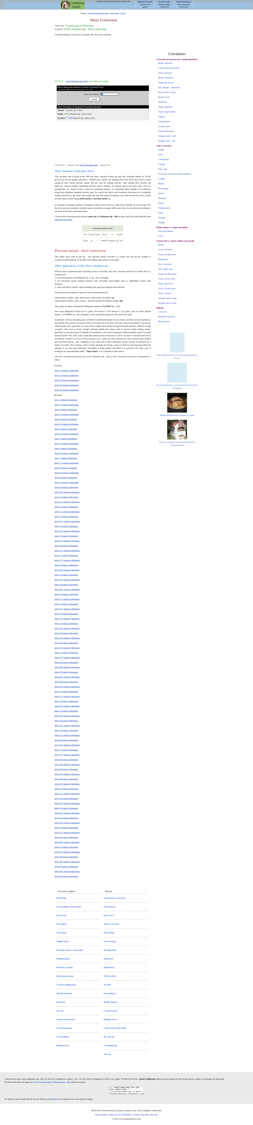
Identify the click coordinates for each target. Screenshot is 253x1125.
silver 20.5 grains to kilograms (67, 589)
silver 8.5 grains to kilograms (67, 473)
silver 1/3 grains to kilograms (67, 375)
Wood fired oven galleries (145, 4)
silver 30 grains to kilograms (66, 682)
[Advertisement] (102, 56)
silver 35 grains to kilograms (66, 730)
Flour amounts (165, 73)
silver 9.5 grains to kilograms (67, 482)
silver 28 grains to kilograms (66, 662)
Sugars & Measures (167, 274)
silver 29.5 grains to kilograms (67, 677)
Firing (113, 1)
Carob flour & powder (168, 68)
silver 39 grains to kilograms (66, 769)
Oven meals (61, 933)
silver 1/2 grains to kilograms (67, 380)
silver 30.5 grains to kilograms (67, 687)
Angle (161, 149)
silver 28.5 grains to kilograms (67, 667)
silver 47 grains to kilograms (66, 847)
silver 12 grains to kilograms (66, 507)
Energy (161, 164)
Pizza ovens (61, 915)
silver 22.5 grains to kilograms (67, 609)
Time (160, 213)
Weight (161, 222)
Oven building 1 (63, 1037)
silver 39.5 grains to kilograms (67, 774)
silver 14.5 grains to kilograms (67, 531)
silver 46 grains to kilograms (66, 837)
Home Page (61, 898)
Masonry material (166, 316)
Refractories (164, 321)
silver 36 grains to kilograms (66, 740)
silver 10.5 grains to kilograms (67, 492)
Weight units (164, 141)
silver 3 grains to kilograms (66, 419)
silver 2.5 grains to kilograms (67, 414)
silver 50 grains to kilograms (66, 876)
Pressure (162, 198)
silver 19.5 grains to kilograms (67, 580)
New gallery (61, 924)
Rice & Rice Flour (167, 92)
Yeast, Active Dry (166, 279)
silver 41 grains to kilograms (66, 789)
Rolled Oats (164, 97)
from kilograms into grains (77, 81)
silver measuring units (89, 165)
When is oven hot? (111, 924)
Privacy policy (101, 1115)
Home (72, 5)
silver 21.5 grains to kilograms (67, 599)
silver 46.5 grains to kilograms (67, 842)
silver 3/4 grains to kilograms (67, 390)
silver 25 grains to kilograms (66, 633)
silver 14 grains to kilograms (66, 526)
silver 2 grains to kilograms (66, 410)
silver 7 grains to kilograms (66, 458)
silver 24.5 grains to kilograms (67, 628)
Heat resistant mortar (65, 976)
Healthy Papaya (110, 1002)
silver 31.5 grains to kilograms (67, 696)
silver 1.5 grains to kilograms (67, 405)
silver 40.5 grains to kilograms (67, 784)
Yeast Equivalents (166, 112)
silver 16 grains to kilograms (66, 546)
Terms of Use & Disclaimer (120, 1115)
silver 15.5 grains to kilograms (67, 541)
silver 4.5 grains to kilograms (67, 434)
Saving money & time (65, 1019)
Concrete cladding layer (66, 985)
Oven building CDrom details (68, 907)
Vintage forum (62, 941)
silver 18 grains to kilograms (66, 565)
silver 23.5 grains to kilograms (67, 619)
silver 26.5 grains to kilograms (67, 648)
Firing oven (108, 959)
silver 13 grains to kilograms (66, 516)
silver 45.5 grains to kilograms (67, 832)
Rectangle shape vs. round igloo (69, 950)
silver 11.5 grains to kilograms (67, 502)
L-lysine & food (110, 1011)
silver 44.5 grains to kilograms (67, 823)
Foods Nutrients (166, 131)
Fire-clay (60, 1011)
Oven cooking (110, 941)
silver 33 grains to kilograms (66, 711)
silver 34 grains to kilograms (66, 721)
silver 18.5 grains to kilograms (67, 570)
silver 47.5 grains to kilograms (67, 852)
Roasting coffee (110, 950)
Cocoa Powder (165, 249)
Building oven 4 (110, 1019)
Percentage (163, 188)
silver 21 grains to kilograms (66, 594)
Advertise (145, 1115)
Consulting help (110, 1045)
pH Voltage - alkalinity (169, 87)
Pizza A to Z (109, 915)
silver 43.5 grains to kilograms (67, 813)
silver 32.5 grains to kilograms (67, 706)
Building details (62, 959)
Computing (163, 159)
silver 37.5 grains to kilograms (67, 755)
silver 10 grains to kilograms (66, 487)
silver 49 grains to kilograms (66, 866)
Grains (122, 13)
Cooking (107, 1)
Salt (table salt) (165, 269)
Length (161, 179)
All (129, 1)
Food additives (110, 993)
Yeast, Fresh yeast (167, 288)
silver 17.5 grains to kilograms (67, 560)
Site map (107, 1054)
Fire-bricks (60, 1002)
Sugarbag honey (166, 82)
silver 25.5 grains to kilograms (67, 638)
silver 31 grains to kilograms (66, 691)
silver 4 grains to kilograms (66, 429)
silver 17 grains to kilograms (66, 555)
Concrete (162, 312)
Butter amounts (165, 63)
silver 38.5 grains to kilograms (67, 764)
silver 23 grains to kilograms (66, 614)
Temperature (164, 121)
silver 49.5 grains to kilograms (67, 871)
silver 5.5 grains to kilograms (67, 444)
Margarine (163, 259)
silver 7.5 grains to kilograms (67, 463)
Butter (161, 245)
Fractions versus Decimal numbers (174, 174)
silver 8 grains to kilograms (66, 468)
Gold (160, 236)
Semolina (162, 102)
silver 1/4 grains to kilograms (67, 370)
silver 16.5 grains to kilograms (67, 550)
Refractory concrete (64, 967)
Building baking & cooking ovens (164, 4)
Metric (161, 184)
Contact (136, 1115)
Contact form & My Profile (115, 1028)
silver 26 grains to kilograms (66, 643)
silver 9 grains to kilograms (66, 478)
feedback (54, 1099)
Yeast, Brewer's (165, 283)
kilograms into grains (63, 220)
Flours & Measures (167, 254)
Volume (162, 218)
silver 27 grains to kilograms (66, 653)
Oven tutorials (109, 907)
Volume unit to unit (167, 298)
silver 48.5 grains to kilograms (67, 862)
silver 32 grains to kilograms (66, 701)
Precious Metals (165, 231)
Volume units (164, 136)
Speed (161, 203)
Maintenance (109, 967)
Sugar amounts (165, 107)
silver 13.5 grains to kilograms (67, 521)
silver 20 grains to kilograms (66, 585)
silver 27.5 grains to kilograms (67, 657)
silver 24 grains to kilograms (66, 623)
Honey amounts (165, 78)
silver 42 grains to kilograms (66, 798)
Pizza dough (109, 933)
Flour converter (121, 1)
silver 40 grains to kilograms (66, 779)
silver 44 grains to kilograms (66, 818)
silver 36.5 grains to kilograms (67, 745)
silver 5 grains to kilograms (66, 439)
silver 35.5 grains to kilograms (67, 735)
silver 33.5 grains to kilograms (67, 716)
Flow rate (162, 169)
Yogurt (161, 116)
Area (160, 154)
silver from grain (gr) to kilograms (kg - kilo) (52, 1082)
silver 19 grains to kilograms (66, 575)
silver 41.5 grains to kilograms (67, 794)
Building (100, 1)
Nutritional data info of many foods (183, 4)
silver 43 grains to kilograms (66, 808)
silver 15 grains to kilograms (66, 536)
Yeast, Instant (164, 293)
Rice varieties (164, 264)
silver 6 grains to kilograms (66, 448)
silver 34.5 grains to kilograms (67, 726)
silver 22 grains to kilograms (66, 604)
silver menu (114, 13)
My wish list (109, 1037)
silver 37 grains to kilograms (66, 750)
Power (161, 193)
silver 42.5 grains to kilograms (67, 803)
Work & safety (110, 976)
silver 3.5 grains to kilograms (67, 424)
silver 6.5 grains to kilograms (67, 453)
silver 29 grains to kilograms (66, 672)
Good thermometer (64, 1028)
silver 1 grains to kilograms (66, 400)
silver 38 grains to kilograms (66, 760)
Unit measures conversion (114, 898)
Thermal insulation (64, 993)
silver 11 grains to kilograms (66, 497)
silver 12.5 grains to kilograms (67, 512)
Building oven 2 (63, 1045)
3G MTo (107, 985)
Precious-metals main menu (98, 13)
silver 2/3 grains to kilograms (67, 385)
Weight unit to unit (167, 303)
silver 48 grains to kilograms (66, 857)
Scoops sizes (164, 126)
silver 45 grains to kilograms (66, 828)
